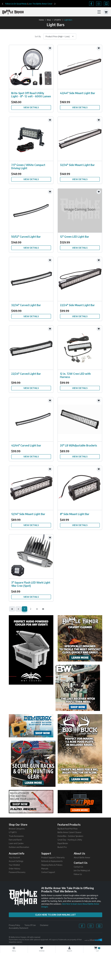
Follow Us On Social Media (16, 4)
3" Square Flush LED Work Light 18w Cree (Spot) (30, 584)
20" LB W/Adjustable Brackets (78, 445)
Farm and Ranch (15, 840)
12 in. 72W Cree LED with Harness (75, 375)
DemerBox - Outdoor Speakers (70, 836)
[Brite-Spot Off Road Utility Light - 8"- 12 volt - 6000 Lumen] (31, 66)
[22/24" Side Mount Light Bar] (80, 278)
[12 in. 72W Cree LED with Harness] (80, 347)
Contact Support (48, 872)
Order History (14, 868)
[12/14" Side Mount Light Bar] (31, 487)
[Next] (55, 3)
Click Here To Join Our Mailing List (55, 914)
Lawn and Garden (16, 843)
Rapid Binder (63, 843)
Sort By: (38, 36)
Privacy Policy (14, 925)
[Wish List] (50, 48)
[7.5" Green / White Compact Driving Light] (31, 138)
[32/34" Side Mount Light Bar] (80, 138)
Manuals (44, 868)
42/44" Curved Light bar (26, 445)
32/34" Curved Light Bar (26, 305)
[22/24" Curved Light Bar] (31, 347)
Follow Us (78, 874)
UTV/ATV (57, 20)
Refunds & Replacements (52, 861)
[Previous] (3, 3)
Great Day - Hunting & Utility (70, 840)
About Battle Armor (82, 857)
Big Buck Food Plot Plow (68, 829)
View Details (31, 107)
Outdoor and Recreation (19, 847)
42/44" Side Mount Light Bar (77, 93)
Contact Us (78, 867)
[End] (43, 609)
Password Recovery (17, 872)
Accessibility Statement (18, 928)
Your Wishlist (14, 865)
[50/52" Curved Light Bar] (31, 210)
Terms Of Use (30, 925)
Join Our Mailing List (82, 870)
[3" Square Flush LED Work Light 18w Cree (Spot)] (31, 556)
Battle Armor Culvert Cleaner (69, 832)
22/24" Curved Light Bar (26, 373)
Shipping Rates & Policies (51, 865)
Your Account (14, 857)
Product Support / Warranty (53, 857)
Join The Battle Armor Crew (40, 4)
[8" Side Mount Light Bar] (80, 487)
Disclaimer (44, 925)
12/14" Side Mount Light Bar (28, 514)
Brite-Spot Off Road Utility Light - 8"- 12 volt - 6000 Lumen (31, 94)
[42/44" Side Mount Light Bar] (80, 66)
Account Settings (16, 861)
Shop (49, 20)
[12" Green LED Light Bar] (80, 210)
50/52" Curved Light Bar (26, 236)
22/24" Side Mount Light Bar (77, 305)
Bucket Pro (62, 847)
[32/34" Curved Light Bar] (31, 278)
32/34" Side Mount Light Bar (77, 164)
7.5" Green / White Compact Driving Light (28, 166)
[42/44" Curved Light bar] (31, 419)
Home (41, 20)
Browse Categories (17, 829)
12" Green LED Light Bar (74, 236)
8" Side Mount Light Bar (74, 514)
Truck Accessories (16, 836)
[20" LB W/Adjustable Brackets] (80, 419)
